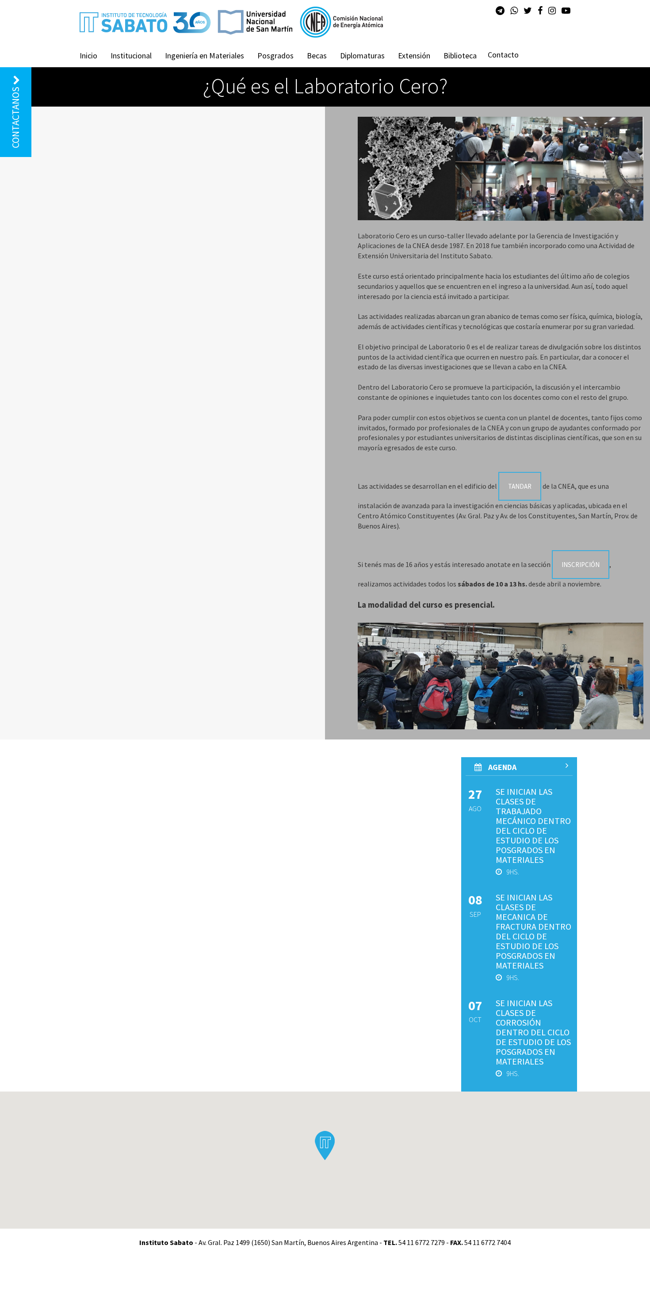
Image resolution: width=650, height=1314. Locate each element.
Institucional (131, 55)
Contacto (503, 55)
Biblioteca (460, 55)
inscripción (581, 564)
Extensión (414, 55)
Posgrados (275, 55)
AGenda (501, 767)
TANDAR (519, 486)
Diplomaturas (362, 55)
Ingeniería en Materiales (204, 55)
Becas (317, 55)
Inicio (88, 55)
